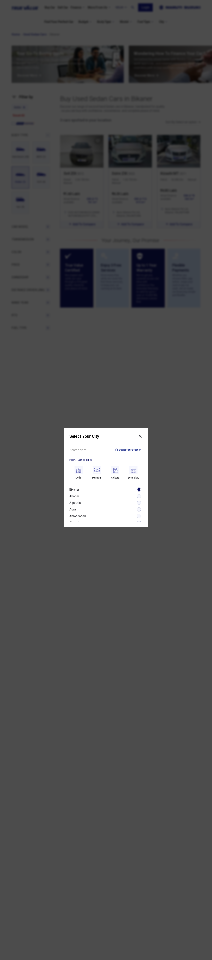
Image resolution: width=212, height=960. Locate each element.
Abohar (74, 496)
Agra (72, 509)
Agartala (75, 502)
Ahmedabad (77, 516)
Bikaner (74, 489)
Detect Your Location (130, 449)
